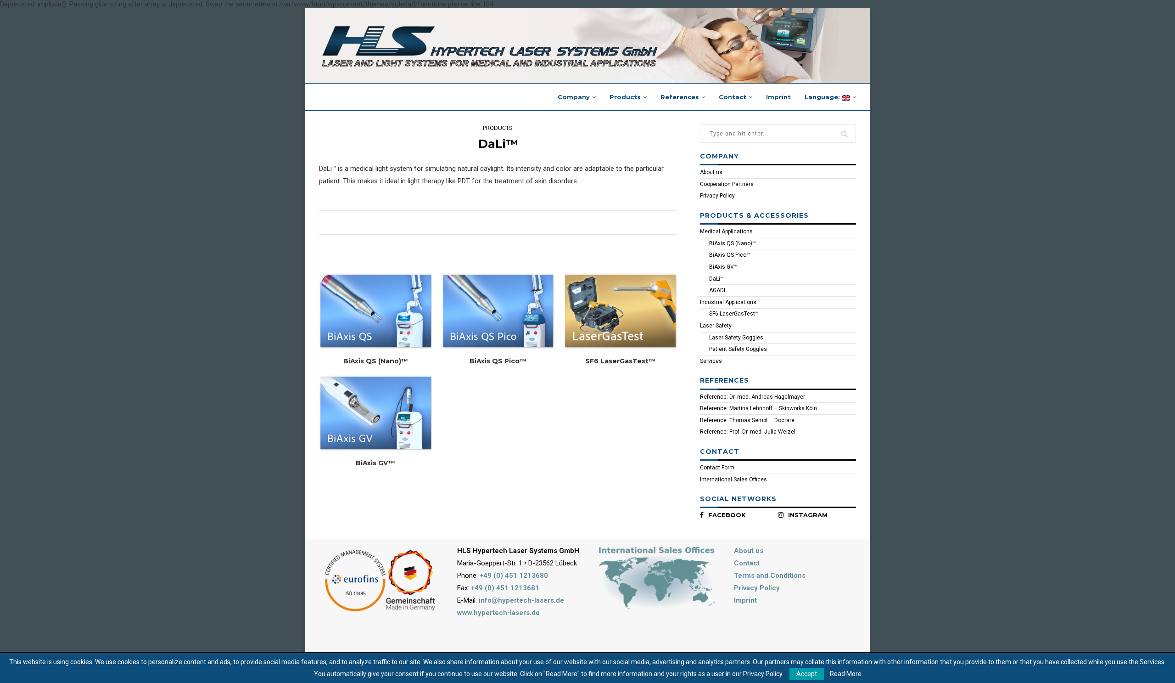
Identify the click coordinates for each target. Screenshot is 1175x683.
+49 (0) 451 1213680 (514, 575)
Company (574, 97)
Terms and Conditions (770, 575)
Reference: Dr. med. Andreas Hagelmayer (752, 397)
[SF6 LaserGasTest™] (620, 311)
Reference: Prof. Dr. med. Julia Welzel (747, 432)
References (679, 97)
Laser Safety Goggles (736, 337)
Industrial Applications (728, 302)
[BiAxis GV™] (375, 413)
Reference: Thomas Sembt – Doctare (747, 420)
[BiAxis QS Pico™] (498, 311)
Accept (806, 673)
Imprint (778, 97)
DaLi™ (716, 279)
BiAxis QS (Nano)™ (375, 361)
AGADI (717, 290)
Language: (823, 97)
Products (625, 97)
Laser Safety (716, 325)
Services (711, 361)
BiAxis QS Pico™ (498, 361)
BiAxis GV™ (375, 463)
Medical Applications (726, 231)
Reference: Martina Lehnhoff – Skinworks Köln (758, 408)
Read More (846, 674)
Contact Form (717, 467)
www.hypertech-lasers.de (498, 613)
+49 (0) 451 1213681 (505, 588)
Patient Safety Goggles (738, 349)
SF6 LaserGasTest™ (620, 361)
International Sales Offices (733, 479)
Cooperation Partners (727, 184)
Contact (732, 97)
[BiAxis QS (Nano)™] (375, 311)
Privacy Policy (717, 195)
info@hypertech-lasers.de (521, 600)
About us (711, 172)
